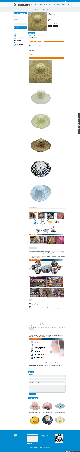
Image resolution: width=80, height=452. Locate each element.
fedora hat (42, 253)
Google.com (16, 29)
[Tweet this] (52, 23)
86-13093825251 (16, 1)
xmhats (42, 439)
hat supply (51, 21)
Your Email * (31, 377)
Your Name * (31, 374)
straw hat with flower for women (47, 412)
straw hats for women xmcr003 (47, 427)
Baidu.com (21, 29)
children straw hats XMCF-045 (60, 427)
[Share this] (49, 23)
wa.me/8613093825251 (44, 435)
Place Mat (16, 19)
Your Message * (31, 384)
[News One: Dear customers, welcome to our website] (15, 436)
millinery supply (56, 21)
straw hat (35, 35)
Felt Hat (16, 16)
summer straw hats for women (60, 412)
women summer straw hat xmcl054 (34, 412)
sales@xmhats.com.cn (23, 1)
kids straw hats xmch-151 (35, 427)
